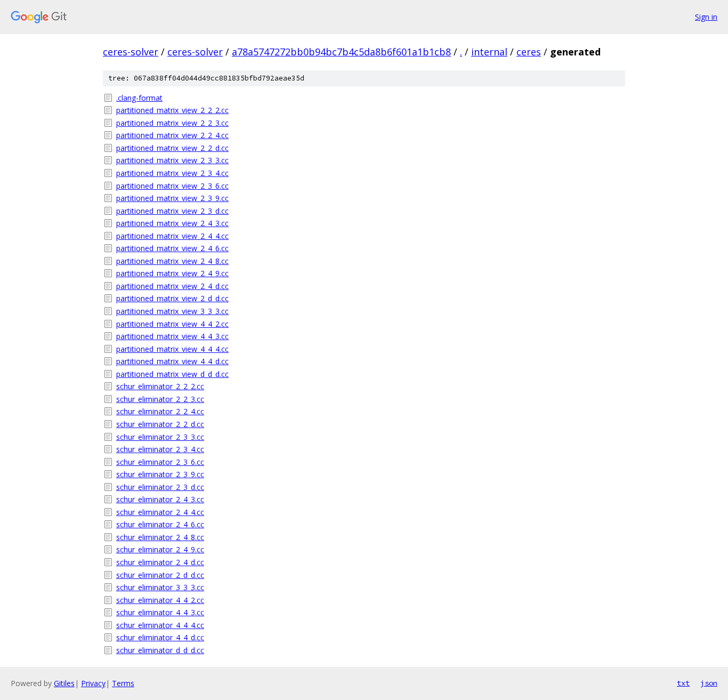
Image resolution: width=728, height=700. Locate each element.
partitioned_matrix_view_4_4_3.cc (172, 336)
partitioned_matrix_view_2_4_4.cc (172, 236)
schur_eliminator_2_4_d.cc (160, 562)
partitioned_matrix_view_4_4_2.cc (172, 324)
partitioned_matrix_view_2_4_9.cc (172, 273)
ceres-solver (130, 51)
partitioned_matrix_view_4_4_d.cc (172, 361)
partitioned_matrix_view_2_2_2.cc (172, 110)
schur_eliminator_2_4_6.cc (160, 524)
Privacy (93, 683)
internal (489, 51)
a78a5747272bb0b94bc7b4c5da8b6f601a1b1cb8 (341, 51)
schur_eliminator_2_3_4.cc (160, 449)
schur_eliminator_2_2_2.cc (160, 386)
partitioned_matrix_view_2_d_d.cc (172, 298)
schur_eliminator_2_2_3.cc (160, 399)
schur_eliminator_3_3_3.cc (160, 587)
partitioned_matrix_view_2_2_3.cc (172, 123)
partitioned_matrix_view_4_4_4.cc (172, 349)
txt (683, 683)
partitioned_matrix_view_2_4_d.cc (172, 286)
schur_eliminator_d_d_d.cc (160, 650)
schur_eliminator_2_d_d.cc (160, 575)
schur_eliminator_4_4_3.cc (160, 612)
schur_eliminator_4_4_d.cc (160, 637)
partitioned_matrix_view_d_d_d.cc (172, 374)
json (708, 683)
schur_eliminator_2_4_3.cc (160, 499)
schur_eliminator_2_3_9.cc (160, 474)
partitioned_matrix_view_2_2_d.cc (172, 148)
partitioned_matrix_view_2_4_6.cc (172, 248)
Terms (123, 683)
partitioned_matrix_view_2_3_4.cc (172, 173)
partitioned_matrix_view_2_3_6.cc (172, 186)
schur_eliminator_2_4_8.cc (160, 537)
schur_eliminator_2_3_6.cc (160, 462)
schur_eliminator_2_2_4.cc (160, 411)
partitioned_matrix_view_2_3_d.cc (172, 211)
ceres (528, 51)
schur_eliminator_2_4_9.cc (160, 549)
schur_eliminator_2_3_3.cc (160, 437)
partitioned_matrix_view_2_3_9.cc (172, 198)
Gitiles (64, 683)
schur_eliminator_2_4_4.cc (160, 512)
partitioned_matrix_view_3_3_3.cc (172, 311)
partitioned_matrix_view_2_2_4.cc (172, 135)
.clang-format (139, 98)
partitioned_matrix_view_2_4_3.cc (172, 223)
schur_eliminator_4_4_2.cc (160, 600)
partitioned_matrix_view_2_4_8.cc (172, 261)
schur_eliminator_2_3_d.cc (160, 487)
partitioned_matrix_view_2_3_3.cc (172, 160)
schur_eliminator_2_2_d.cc (160, 424)
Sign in (706, 17)
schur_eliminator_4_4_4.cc (160, 625)
